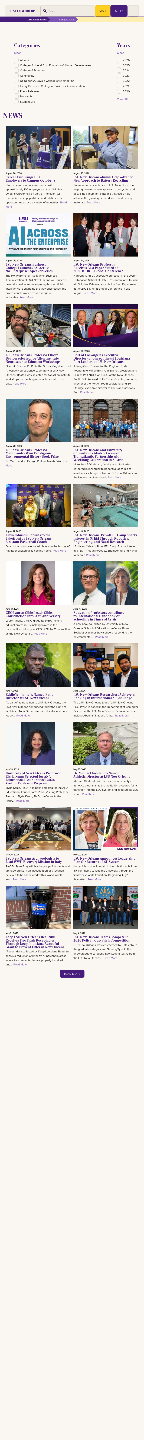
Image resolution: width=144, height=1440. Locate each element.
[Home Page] (23, 11)
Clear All (122, 99)
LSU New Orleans (37, 19)
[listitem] (53, 60)
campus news (67, 19)
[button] (133, 11)
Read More (93, 202)
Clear (17, 53)
